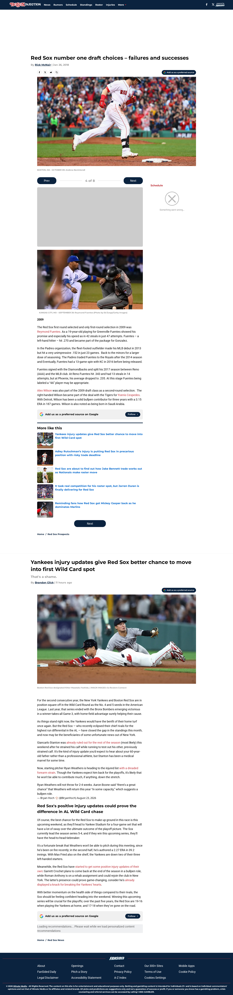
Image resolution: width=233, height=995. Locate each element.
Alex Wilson (44, 390)
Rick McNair (43, 64)
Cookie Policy (187, 971)
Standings (86, 4)
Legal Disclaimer (47, 977)
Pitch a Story (79, 971)
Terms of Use (152, 971)
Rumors (58, 4)
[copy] (56, 72)
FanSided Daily (46, 971)
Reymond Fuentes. (49, 331)
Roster (99, 4)
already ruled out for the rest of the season (93, 742)
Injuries (110, 4)
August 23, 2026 (86, 798)
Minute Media (20, 986)
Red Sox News (56, 940)
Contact (119, 965)
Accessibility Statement (86, 977)
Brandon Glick (44, 582)
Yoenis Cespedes (129, 395)
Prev (47, 180)
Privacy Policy (123, 971)
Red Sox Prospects (58, 534)
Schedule (71, 4)
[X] (213, 4)
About (41, 965)
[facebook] (206, 4)
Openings (77, 965)
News (47, 4)
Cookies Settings (155, 977)
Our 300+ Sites (153, 965)
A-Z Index (120, 977)
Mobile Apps (187, 965)
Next (133, 180)
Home (40, 534)
